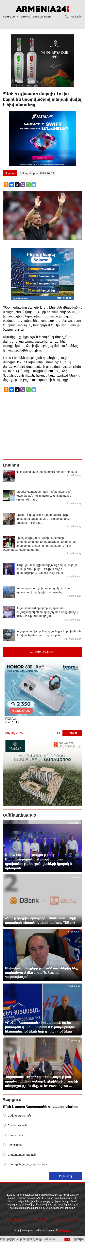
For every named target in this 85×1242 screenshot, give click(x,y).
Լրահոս (11, 465)
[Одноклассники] (6, 184)
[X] (17, 184)
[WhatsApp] (28, 184)
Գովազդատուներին (66, 1219)
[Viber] (22, 184)
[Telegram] (33, 184)
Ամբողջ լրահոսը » (43, 651)
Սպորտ (10, 173)
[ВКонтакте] (11, 184)
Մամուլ (25, 16)
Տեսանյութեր (42, 16)
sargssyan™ (65, 1230)
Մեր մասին (40, 1219)
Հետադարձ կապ (17, 1219)
